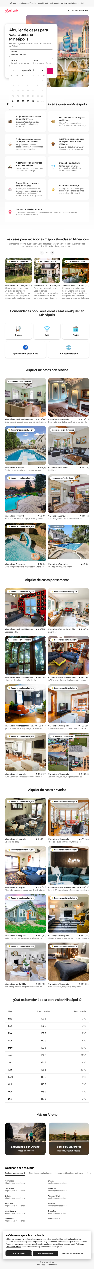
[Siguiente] (52, 253)
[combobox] (31, 54)
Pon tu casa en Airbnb (78, 10)
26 (23, 101)
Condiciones (53, 1265)
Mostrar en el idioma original (72, 3)
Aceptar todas (19, 1253)
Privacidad (41, 1265)
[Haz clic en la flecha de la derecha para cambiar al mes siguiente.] (42, 70)
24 (13, 101)
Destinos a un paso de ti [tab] (15, 1173)
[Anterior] (42, 253)
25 (18, 101)
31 (13, 106)
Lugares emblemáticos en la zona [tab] (69, 1173)
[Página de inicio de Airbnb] (11, 10)
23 (43, 96)
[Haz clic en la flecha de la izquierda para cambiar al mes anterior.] (13, 70)
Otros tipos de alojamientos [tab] (40, 1173)
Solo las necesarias (45, 1253)
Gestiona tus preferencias (72, 1253)
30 (43, 101)
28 (33, 101)
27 (28, 101)
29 (38, 101)
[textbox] (20, 63)
